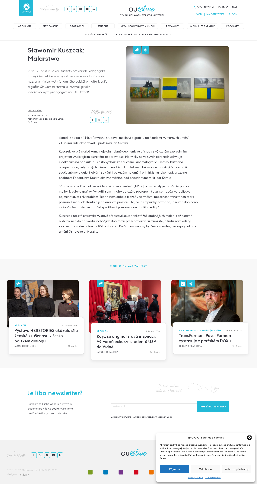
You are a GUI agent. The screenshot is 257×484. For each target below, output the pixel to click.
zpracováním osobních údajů (158, 417)
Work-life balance (202, 26)
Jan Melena (35, 110)
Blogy (233, 14)
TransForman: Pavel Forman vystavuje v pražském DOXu (205, 338)
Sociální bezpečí (96, 34)
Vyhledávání (205, 7)
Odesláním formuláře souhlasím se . (142, 417)
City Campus (51, 26)
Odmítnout (206, 469)
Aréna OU (24, 26)
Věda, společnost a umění (138, 26)
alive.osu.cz (30, 470)
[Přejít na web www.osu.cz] (26, 8)
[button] (249, 437)
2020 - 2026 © (15, 470)
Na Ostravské (215, 14)
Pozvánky (172, 26)
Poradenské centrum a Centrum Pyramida (144, 34)
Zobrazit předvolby (237, 469)
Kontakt (222, 7)
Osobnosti (77, 26)
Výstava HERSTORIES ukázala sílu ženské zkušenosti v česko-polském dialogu (46, 336)
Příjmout (174, 469)
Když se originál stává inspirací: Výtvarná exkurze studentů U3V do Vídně (126, 342)
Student (103, 26)
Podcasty (232, 26)
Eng (234, 7)
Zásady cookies (195, 477)
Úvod (198, 14)
